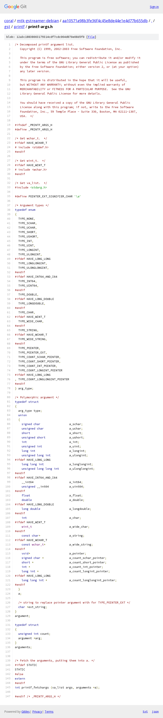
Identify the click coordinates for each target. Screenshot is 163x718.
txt (145, 711)
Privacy (37, 712)
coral (8, 20)
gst (7, 26)
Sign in (154, 7)
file (91, 37)
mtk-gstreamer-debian (38, 20)
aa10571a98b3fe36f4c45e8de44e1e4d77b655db (105, 20)
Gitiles (25, 712)
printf (19, 26)
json (155, 711)
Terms (49, 712)
